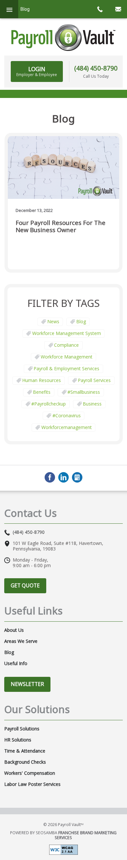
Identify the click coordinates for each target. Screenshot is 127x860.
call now (100, 9)
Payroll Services (94, 380)
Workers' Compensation (29, 773)
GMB (77, 477)
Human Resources (41, 380)
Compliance (66, 345)
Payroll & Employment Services (66, 368)
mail (118, 9)
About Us (14, 630)
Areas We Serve (20, 641)
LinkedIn (63, 477)
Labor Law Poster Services (32, 784)
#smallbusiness (83, 392)
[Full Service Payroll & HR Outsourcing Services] (63, 37)
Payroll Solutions (21, 728)
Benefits (41, 392)
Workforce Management (66, 357)
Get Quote (25, 585)
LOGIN (36, 71)
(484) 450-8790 (96, 68)
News (53, 321)
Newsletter (27, 684)
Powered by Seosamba (63, 835)
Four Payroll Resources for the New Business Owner (61, 226)
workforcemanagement (66, 427)
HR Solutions (17, 740)
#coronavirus (66, 415)
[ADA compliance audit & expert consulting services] (63, 849)
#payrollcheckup (48, 404)
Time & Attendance (24, 751)
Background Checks (25, 762)
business (92, 404)
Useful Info (15, 663)
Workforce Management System (66, 333)
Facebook (50, 477)
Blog (81, 321)
